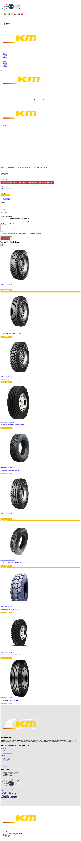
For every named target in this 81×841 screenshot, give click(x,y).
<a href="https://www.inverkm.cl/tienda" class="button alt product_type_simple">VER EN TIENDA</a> (27, 182)
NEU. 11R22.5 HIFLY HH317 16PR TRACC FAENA (10, 609)
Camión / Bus (6, 760)
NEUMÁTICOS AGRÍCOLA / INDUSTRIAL (14, 92)
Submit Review (5, 238)
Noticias (4, 56)
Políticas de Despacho (7, 750)
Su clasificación (4, 223)
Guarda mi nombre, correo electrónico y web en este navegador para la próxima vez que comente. (21, 233)
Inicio (4, 51)
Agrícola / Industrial (7, 759)
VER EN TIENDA (6, 290)
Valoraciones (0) (6, 199)
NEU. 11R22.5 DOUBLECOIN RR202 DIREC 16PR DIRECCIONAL (13, 424)
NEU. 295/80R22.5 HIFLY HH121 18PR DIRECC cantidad (4, 175)
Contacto (5, 55)
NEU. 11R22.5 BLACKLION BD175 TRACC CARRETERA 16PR (12, 286)
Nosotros (5, 54)
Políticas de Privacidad (7, 753)
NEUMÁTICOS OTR (8, 95)
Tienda (4, 52)
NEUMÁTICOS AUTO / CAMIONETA (13, 90)
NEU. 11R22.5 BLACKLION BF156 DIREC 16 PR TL (10, 700)
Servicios (5, 53)
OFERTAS (5, 57)
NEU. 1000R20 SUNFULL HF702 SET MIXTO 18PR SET (11, 562)
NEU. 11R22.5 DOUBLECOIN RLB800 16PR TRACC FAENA (12, 654)
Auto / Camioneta (6, 758)
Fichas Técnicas (6, 766)
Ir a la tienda (5, 195)
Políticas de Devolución (8, 752)
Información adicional (7, 198)
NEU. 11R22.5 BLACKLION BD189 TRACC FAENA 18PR (11, 379)
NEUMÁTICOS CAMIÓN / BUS (11, 93)
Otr (3, 761)
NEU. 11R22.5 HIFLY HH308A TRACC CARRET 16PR (10, 470)
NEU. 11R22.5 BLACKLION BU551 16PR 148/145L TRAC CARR (12, 515)
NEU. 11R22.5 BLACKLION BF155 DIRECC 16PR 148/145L (11, 333)
